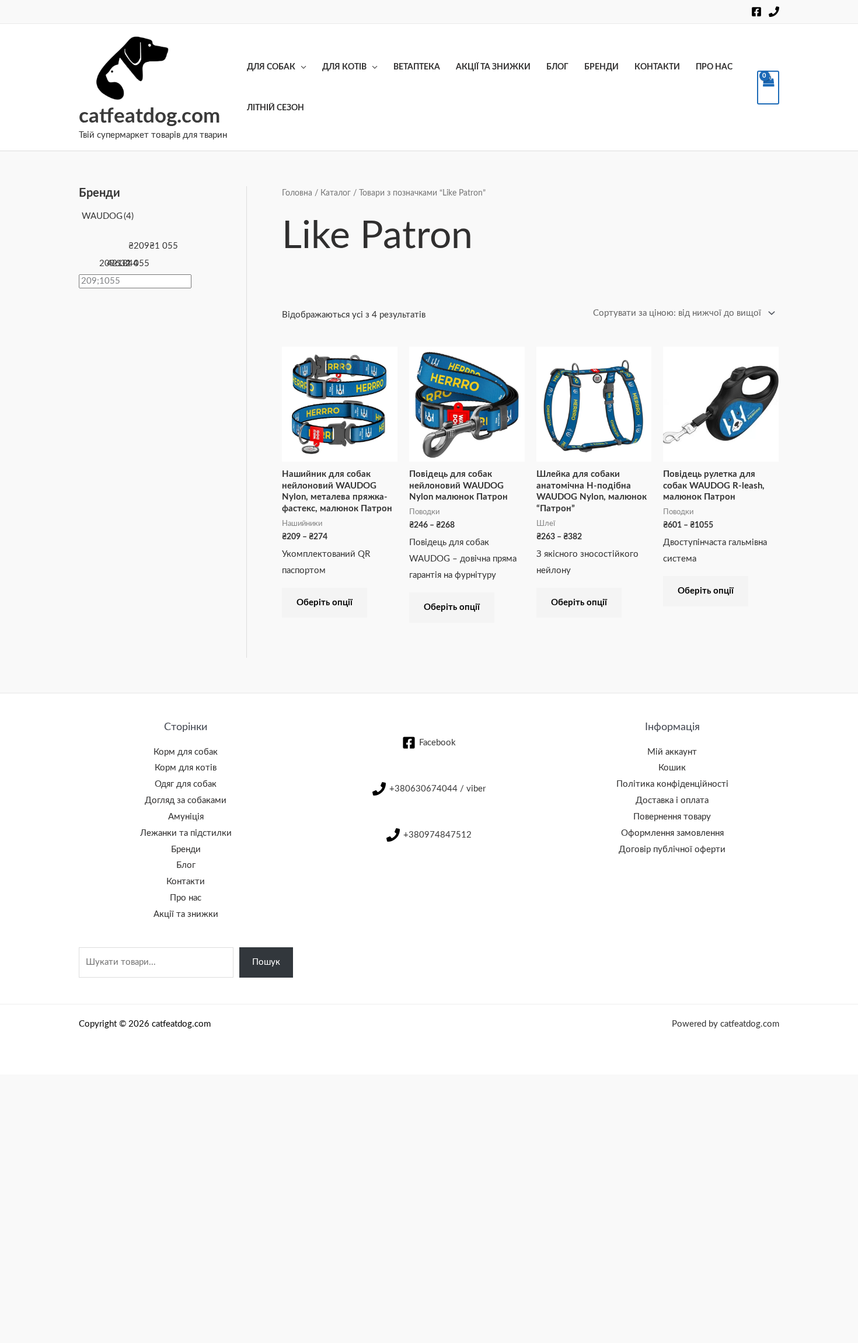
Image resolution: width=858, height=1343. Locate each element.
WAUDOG (108, 216)
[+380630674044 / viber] (774, 11)
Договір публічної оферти (672, 849)
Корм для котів (186, 767)
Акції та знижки (493, 67)
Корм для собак (186, 752)
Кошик (672, 767)
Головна (297, 193)
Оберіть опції (325, 602)
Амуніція (186, 816)
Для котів (344, 67)
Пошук (266, 962)
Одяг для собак (186, 784)
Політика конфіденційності (672, 784)
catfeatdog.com (149, 116)
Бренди (601, 67)
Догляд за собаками (185, 800)
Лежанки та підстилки (186, 833)
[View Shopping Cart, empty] (768, 87)
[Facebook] (756, 11)
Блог (557, 67)
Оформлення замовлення (672, 833)
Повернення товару (672, 816)
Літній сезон (275, 108)
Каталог (335, 193)
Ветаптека (416, 67)
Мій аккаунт (672, 752)
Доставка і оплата (672, 800)
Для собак (271, 67)
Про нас (714, 67)
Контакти (657, 67)
